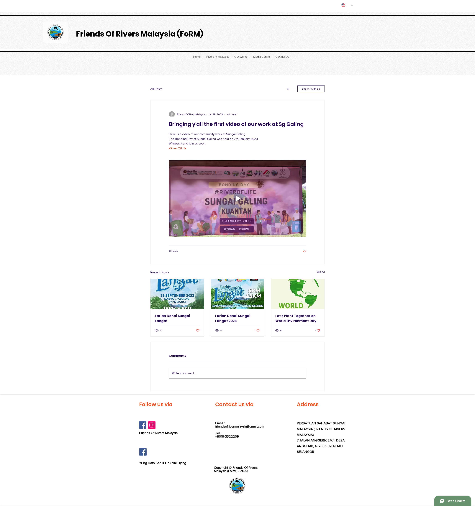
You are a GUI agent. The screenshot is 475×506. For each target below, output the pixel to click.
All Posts (156, 89)
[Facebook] (142, 425)
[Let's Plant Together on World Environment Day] (298, 294)
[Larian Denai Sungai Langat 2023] (237, 294)
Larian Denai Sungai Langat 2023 (232, 318)
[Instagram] (151, 425)
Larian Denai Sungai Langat (172, 318)
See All (321, 271)
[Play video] (237, 198)
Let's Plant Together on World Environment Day (295, 318)
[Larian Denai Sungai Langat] (177, 294)
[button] (288, 88)
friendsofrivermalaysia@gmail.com (239, 426)
